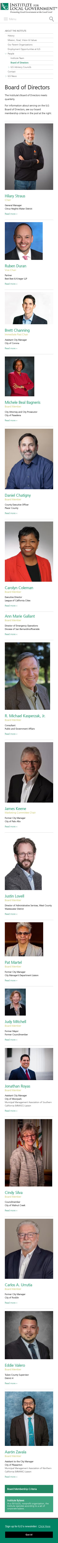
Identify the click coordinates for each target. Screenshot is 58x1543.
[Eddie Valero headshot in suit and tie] (29, 1335)
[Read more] (29, 156)
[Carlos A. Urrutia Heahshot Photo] (29, 1249)
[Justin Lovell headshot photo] (29, 862)
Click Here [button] (44, 1526)
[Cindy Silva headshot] (29, 1153)
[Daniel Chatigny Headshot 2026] (29, 459)
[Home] (29, 13)
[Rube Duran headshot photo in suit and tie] (29, 241)
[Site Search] (51, 19)
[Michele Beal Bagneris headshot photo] (29, 376)
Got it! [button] (29, 1534)
